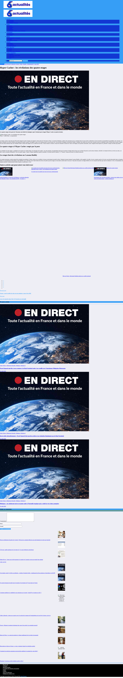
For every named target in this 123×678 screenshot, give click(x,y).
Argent (8, 24)
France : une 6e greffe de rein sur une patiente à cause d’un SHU (15, 293)
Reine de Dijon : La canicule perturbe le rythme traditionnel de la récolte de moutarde (19, 635)
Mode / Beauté (12, 45)
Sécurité (8, 19)
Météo (10, 48)
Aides (10, 25)
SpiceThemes (23, 676)
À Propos (5, 666)
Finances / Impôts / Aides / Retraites (17, 31)
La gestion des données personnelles (11, 668)
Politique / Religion (13, 23)
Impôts (10, 28)
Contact (4, 671)
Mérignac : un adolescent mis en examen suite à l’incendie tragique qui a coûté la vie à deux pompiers (29, 503)
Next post (2, 296)
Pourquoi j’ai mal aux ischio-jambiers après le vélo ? (11, 661)
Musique (11, 54)
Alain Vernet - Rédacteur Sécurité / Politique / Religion (12, 365)
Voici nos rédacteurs (7, 672)
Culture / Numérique (11, 52)
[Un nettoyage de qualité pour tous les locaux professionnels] (45, 168)
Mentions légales (6, 667)
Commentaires (3, 521)
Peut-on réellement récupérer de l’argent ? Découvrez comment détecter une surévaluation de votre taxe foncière (25, 540)
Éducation (11, 33)
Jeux (10, 58)
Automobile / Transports (14, 38)
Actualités (11, 21)
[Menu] (4, 9)
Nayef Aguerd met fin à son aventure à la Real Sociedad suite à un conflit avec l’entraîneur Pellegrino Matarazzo (32, 368)
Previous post (3, 290)
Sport (10, 50)
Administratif (9, 32)
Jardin (10, 39)
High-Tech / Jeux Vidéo (14, 55)
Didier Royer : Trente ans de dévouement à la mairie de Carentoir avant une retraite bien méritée (21, 559)
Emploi (11, 35)
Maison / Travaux (13, 40)
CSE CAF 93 (3, 562)
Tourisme (11, 44)
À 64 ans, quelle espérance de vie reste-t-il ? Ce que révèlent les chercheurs (17, 549)
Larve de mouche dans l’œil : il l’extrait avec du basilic (13, 299)
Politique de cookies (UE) (8, 673)
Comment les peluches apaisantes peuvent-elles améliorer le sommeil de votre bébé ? (19, 651)
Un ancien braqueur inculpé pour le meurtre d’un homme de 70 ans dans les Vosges (18, 582)
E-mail (1, 526)
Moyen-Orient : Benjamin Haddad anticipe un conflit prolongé (77, 276)
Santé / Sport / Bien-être (14, 51)
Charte (4, 670)
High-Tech (11, 56)
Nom (1, 523)
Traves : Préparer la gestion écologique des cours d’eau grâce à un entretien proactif (18, 625)
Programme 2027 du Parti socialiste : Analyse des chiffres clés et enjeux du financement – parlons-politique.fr (108, 178)
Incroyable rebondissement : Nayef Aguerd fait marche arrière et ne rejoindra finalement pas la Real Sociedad (32, 436)
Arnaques (11, 20)
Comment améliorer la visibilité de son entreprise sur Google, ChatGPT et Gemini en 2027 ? (20, 592)
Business (11, 27)
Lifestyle (8, 41)
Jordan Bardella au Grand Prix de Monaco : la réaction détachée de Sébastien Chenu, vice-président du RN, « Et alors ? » (14, 178)
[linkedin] (3, 283)
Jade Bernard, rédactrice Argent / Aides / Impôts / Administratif (19, 64)
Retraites (11, 29)
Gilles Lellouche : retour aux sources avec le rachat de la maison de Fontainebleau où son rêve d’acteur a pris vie (25, 615)
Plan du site (5, 664)
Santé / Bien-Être (10, 47)
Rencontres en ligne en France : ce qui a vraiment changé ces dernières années (17, 646)
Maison (8, 36)
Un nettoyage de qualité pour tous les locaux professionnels (44, 171)
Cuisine (11, 43)
